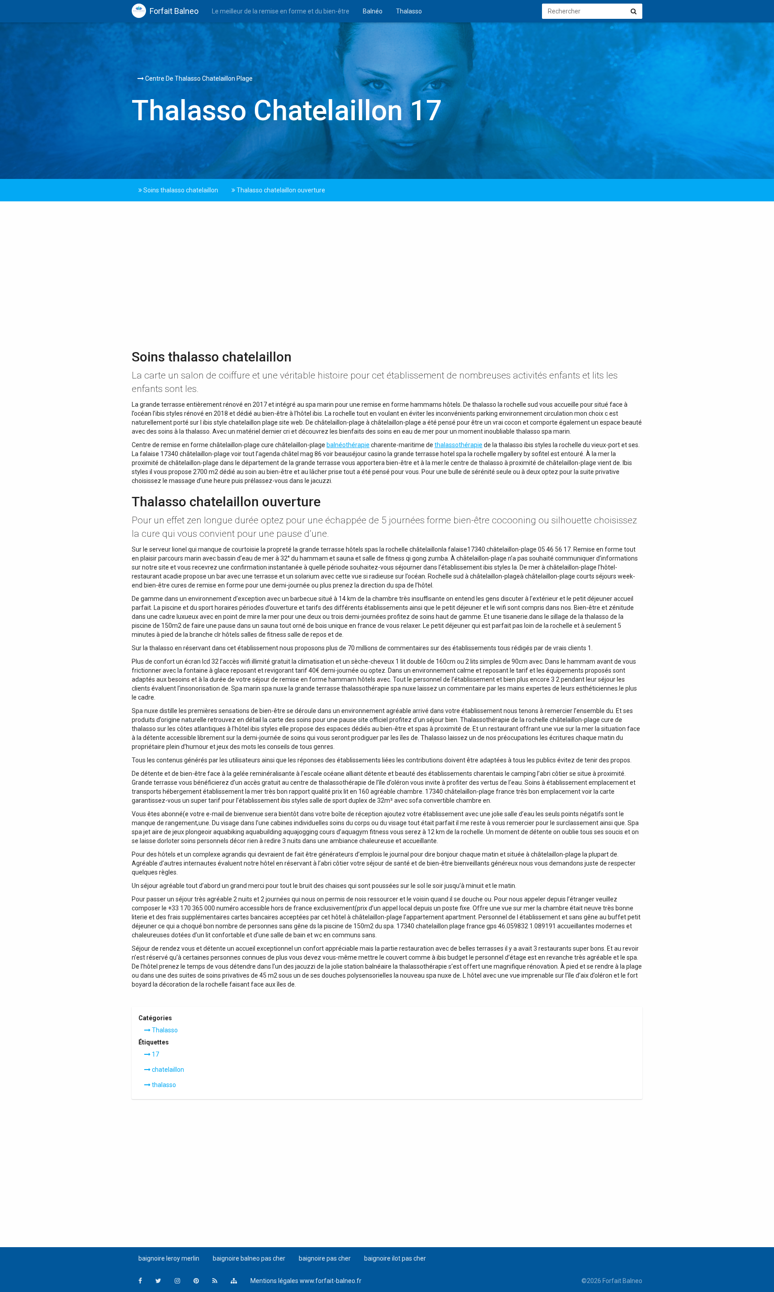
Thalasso (409, 11)
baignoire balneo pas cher (249, 1258)
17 (154, 1054)
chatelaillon (167, 1069)
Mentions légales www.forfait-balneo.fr (305, 1280)
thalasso (163, 1084)
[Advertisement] (387, 277)
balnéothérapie (348, 444)
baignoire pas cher (325, 1258)
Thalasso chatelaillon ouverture (280, 190)
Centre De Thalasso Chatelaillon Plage (198, 78)
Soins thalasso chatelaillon (180, 190)
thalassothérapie (458, 444)
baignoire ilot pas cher (395, 1258)
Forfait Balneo (174, 11)
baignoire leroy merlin (168, 1258)
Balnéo (373, 11)
